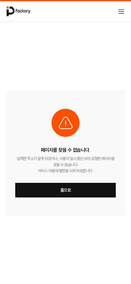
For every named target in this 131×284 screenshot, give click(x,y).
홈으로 (65, 190)
